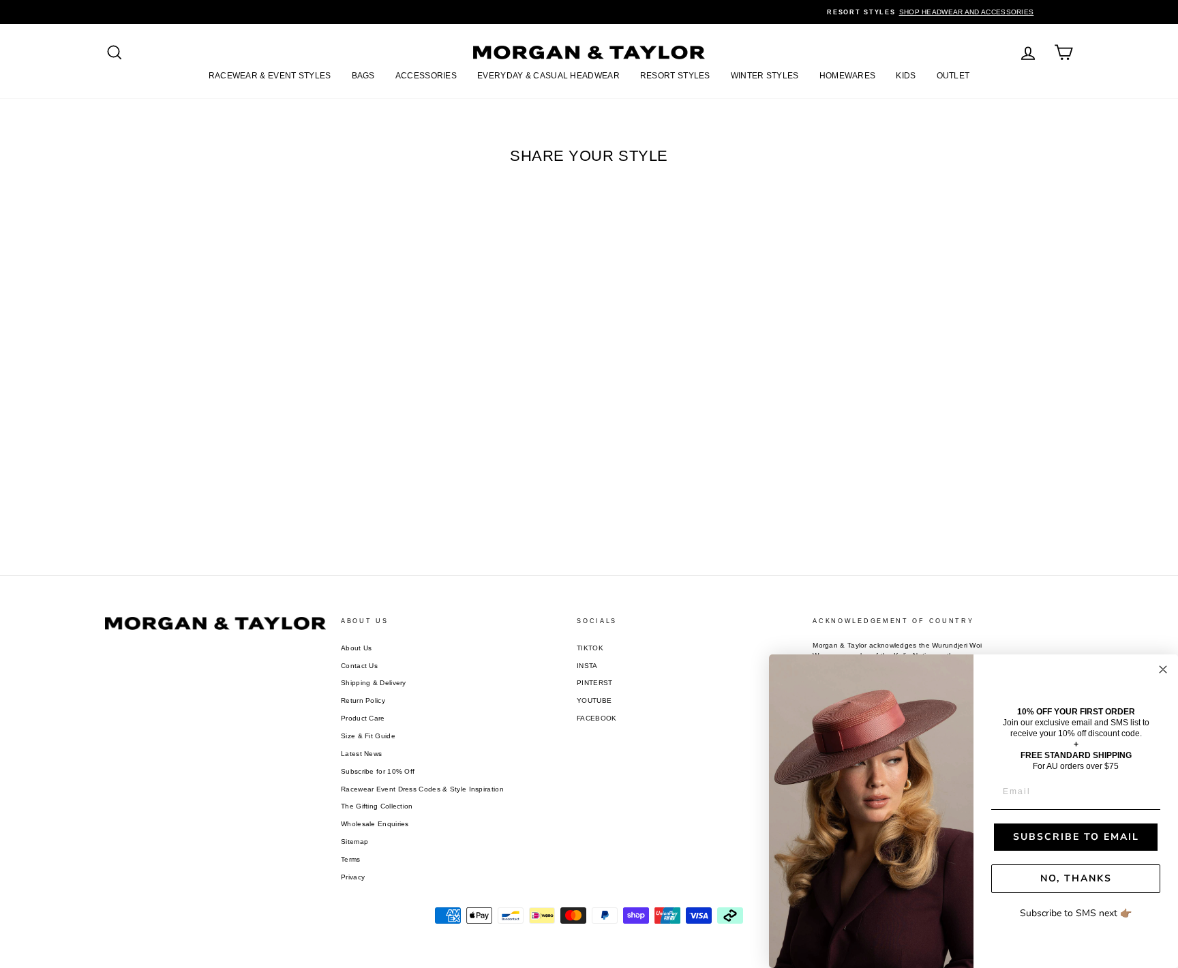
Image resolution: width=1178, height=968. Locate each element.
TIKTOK (590, 648)
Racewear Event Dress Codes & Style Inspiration (422, 789)
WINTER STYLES (765, 75)
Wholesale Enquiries (375, 824)
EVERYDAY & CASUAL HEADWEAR (548, 75)
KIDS (906, 75)
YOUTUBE (594, 700)
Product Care (363, 718)
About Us (356, 648)
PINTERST (594, 682)
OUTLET (953, 75)
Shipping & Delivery (373, 682)
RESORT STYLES (675, 75)
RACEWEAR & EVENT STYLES (270, 75)
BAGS (363, 75)
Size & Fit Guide (368, 736)
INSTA (587, 665)
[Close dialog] (1163, 669)
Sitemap (354, 841)
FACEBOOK (596, 718)
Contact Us (359, 665)
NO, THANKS (1076, 878)
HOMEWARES (847, 75)
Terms (351, 859)
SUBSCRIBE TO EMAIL (1076, 836)
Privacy (353, 877)
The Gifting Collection (377, 806)
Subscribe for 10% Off (377, 771)
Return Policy (363, 700)
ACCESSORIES (426, 75)
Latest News (361, 753)
